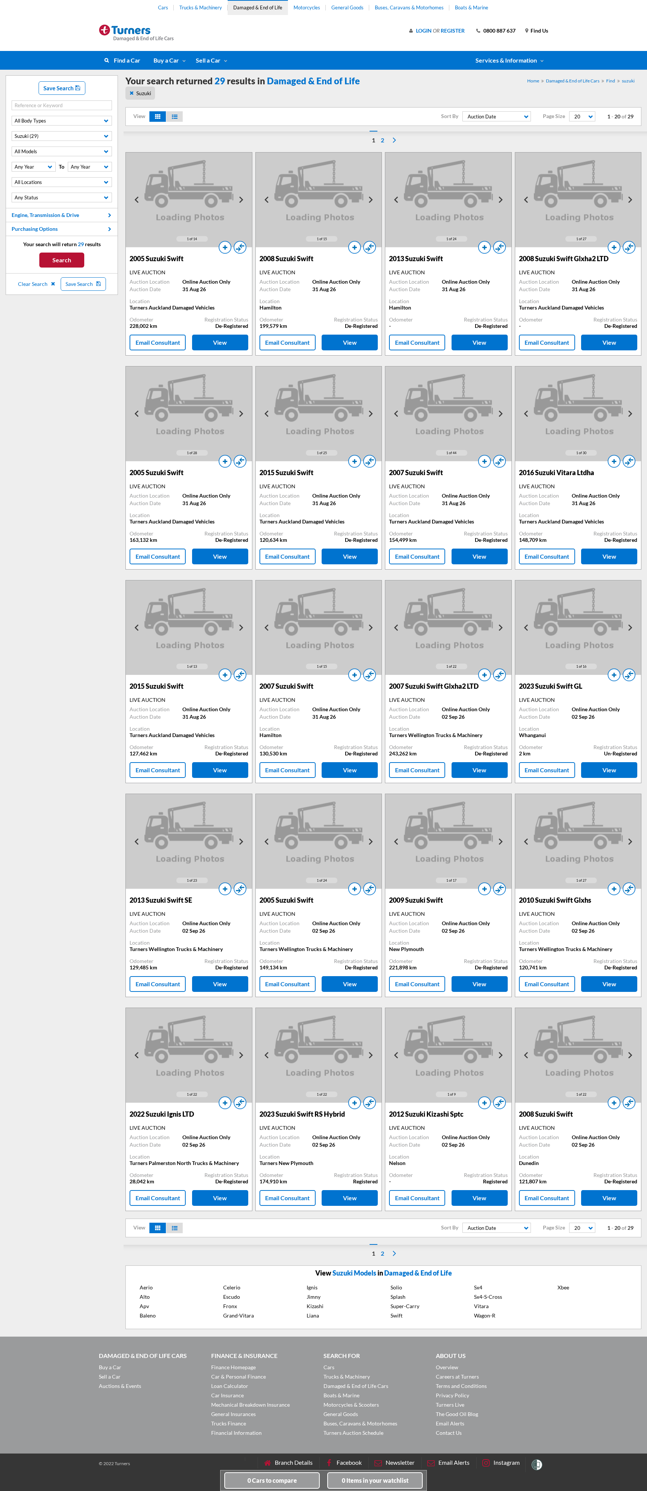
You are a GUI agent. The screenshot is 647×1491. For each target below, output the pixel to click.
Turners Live (450, 1404)
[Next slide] (240, 199)
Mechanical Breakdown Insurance (250, 1404)
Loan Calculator (229, 1386)
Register (453, 30)
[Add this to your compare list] (240, 247)
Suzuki (143, 93)
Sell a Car (208, 60)
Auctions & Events (120, 1386)
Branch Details (294, 1462)
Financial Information (236, 1433)
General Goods (347, 7)
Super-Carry (405, 1306)
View (220, 342)
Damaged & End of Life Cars (572, 81)
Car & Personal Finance (238, 1376)
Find (610, 81)
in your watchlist (375, 1480)
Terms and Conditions (461, 1386)
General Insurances (233, 1414)
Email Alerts (450, 1423)
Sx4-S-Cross (488, 1297)
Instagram (506, 1462)
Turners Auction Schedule (353, 1433)
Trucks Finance (228, 1423)
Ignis (312, 1287)
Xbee (563, 1287)
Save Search (59, 88)
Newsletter (400, 1462)
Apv (144, 1306)
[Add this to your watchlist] (225, 247)
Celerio (231, 1287)
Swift (397, 1315)
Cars (163, 7)
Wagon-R (484, 1315)
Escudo (231, 1297)
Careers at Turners (457, 1376)
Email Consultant (158, 342)
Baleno (148, 1315)
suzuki (628, 81)
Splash (398, 1297)
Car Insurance (227, 1395)
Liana (313, 1315)
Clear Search (33, 284)
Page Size (554, 116)
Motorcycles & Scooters (351, 1404)
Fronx (230, 1306)
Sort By (449, 116)
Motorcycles (307, 7)
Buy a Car (166, 60)
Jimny (314, 1297)
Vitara (481, 1306)
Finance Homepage (233, 1367)
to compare (272, 1480)
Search (61, 259)
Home (533, 81)
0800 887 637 (499, 30)
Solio (396, 1287)
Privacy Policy (452, 1395)
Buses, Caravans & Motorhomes (409, 7)
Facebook (349, 1462)
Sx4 (478, 1287)
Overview (447, 1367)
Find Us (539, 30)
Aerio (146, 1287)
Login (424, 30)
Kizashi (315, 1306)
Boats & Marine (471, 7)
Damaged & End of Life (257, 7)
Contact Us (449, 1433)
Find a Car (127, 60)
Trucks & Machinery (200, 7)
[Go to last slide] (137, 199)
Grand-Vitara (238, 1315)
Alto (145, 1297)
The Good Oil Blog (457, 1414)
